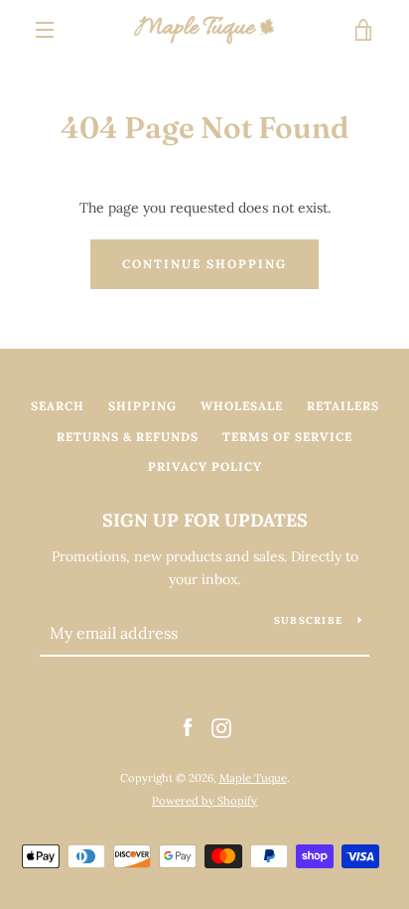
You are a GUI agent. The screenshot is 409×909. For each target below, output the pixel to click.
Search (57, 405)
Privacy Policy (205, 466)
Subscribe (308, 620)
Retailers (343, 405)
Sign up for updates (205, 520)
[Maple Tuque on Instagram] (221, 727)
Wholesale (242, 405)
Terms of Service (287, 436)
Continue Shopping (204, 263)
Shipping (142, 405)
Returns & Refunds (128, 436)
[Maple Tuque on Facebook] (188, 727)
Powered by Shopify (204, 801)
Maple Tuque (253, 778)
